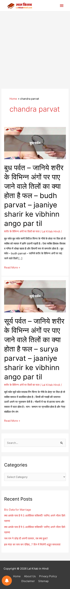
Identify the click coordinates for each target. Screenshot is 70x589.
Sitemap (43, 581)
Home (17, 576)
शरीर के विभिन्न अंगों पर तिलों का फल (21, 231)
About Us (30, 576)
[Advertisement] (35, 48)
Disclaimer (28, 581)
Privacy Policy (48, 576)
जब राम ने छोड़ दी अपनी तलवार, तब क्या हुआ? (26, 538)
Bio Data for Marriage (17, 509)
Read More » (12, 268)
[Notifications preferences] (7, 581)
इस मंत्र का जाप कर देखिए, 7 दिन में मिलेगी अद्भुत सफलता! (32, 544)
